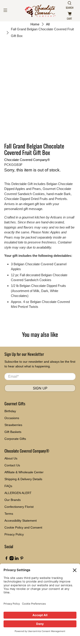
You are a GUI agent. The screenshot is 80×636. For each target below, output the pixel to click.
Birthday (10, 411)
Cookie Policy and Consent (23, 527)
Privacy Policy (14, 534)
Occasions (11, 418)
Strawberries (13, 425)
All (48, 24)
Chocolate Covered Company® (27, 160)
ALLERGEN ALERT (18, 493)
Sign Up (40, 388)
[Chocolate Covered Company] (40, 10)
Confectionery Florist (19, 506)
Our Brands (12, 500)
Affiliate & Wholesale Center (24, 472)
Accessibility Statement (20, 520)
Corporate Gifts (15, 438)
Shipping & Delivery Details (23, 479)
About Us (10, 458)
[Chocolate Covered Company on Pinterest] (22, 559)
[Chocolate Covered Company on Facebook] (6, 559)
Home (34, 24)
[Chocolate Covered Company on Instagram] (12, 559)
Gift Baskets (12, 432)
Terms (8, 513)
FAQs (8, 486)
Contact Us (12, 465)
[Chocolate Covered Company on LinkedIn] (17, 559)
